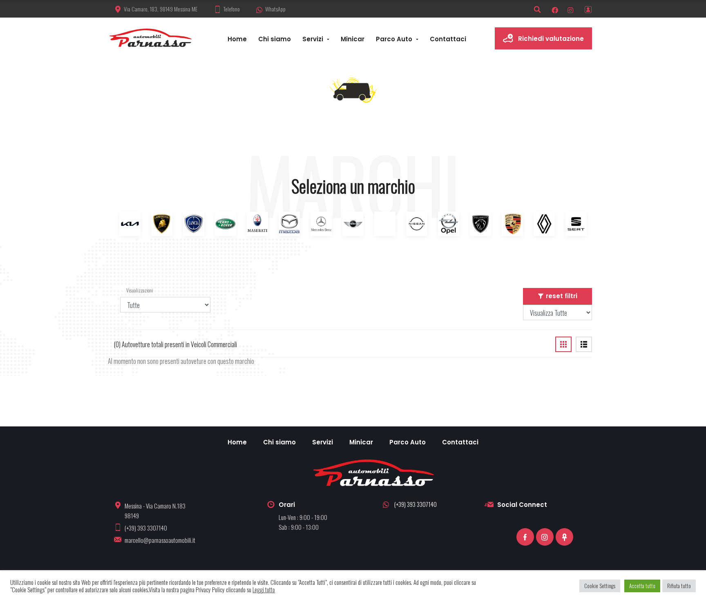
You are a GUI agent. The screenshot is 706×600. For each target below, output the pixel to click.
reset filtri (561, 296)
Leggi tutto (263, 589)
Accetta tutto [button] (642, 586)
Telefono (231, 8)
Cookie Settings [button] (599, 586)
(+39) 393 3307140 (146, 527)
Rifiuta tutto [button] (679, 586)
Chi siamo (274, 39)
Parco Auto (394, 39)
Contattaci (448, 39)
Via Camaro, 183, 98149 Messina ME (160, 8)
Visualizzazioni (130, 290)
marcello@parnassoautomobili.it (160, 539)
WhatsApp (275, 8)
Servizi (312, 39)
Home (237, 39)
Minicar (352, 39)
